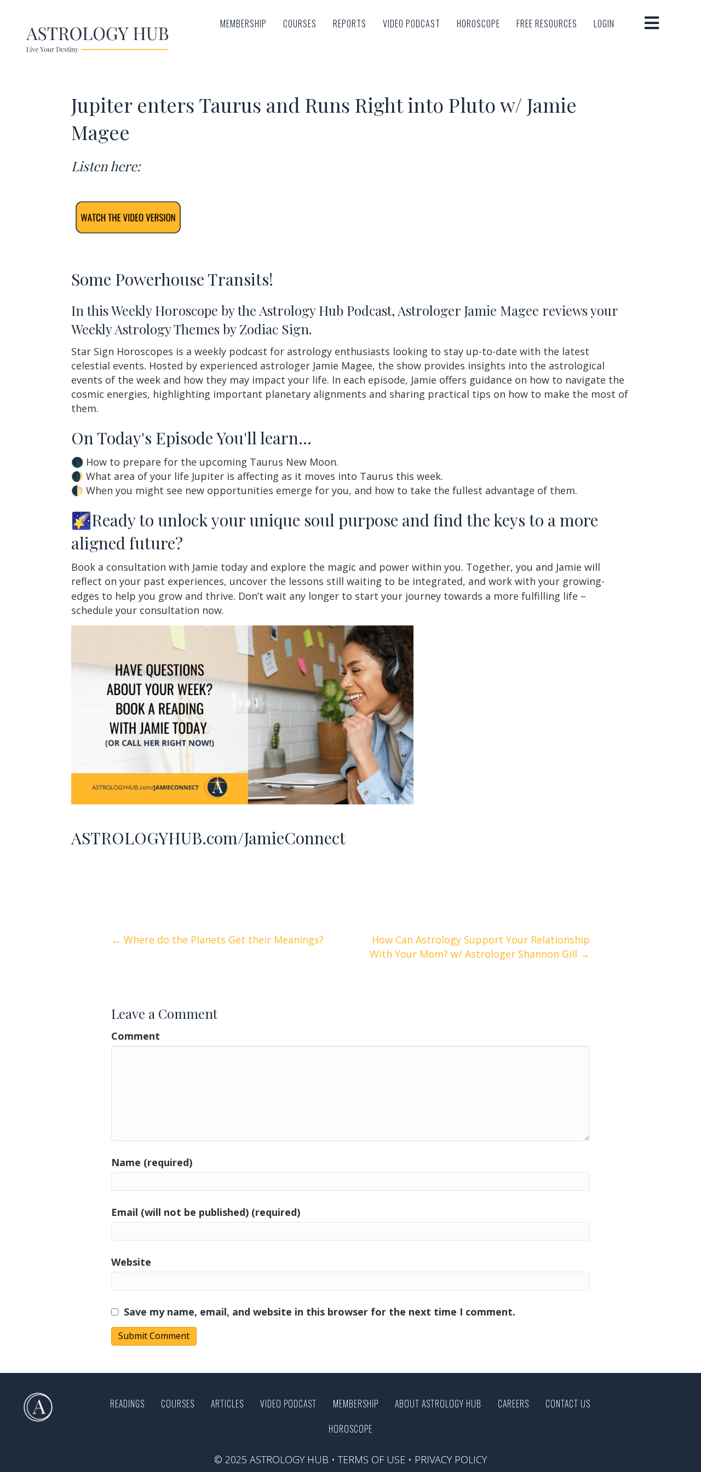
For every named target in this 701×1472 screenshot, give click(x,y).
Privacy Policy (451, 1459)
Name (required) (151, 1162)
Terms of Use (371, 1459)
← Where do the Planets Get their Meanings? (217, 939)
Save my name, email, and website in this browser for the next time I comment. (319, 1311)
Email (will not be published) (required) (205, 1212)
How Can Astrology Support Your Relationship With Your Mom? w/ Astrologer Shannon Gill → (480, 946)
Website (131, 1261)
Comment (135, 1035)
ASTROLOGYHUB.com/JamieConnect (208, 838)
